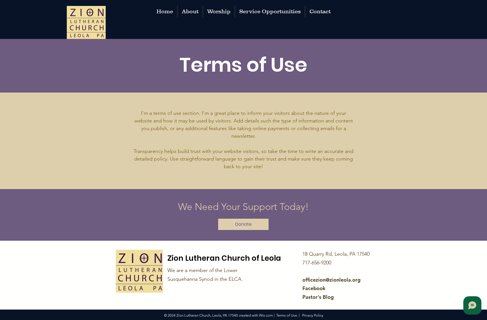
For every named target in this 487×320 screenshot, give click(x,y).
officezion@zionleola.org (331, 280)
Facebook (314, 288)
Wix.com (266, 315)
